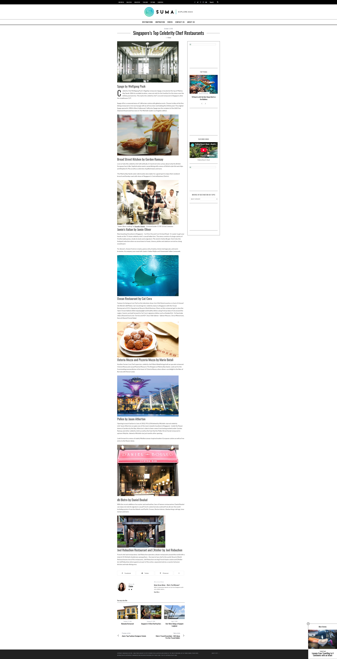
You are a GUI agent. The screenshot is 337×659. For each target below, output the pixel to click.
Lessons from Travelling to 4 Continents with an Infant (322, 654)
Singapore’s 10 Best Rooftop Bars (151, 624)
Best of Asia (203, 93)
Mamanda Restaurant (127, 624)
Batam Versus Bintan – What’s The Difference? (167, 585)
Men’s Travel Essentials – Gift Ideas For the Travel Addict (168, 635)
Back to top (215, 653)
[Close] (308, 623)
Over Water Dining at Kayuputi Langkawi (174, 625)
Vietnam (153, 2)
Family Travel (323, 651)
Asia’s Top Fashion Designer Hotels (134, 634)
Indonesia (121, 2)
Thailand (145, 2)
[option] (127, 615)
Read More (156, 592)
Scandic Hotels (140, 226)
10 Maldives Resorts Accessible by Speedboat (204, 98)
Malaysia (129, 2)
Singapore (137, 2)
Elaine (169, 37)
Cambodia (160, 2)
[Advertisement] (204, 122)
